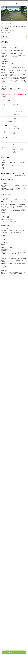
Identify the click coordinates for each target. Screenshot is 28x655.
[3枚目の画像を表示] (15, 19)
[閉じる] (2, 3)
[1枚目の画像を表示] (11, 19)
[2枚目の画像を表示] (13, 19)
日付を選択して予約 (14, 652)
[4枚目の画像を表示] (17, 19)
